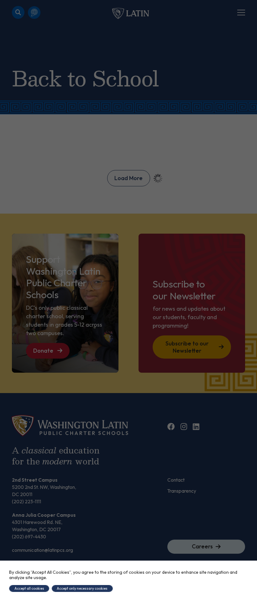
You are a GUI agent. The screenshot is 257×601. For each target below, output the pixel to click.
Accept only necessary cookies (82, 588)
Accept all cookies (29, 588)
